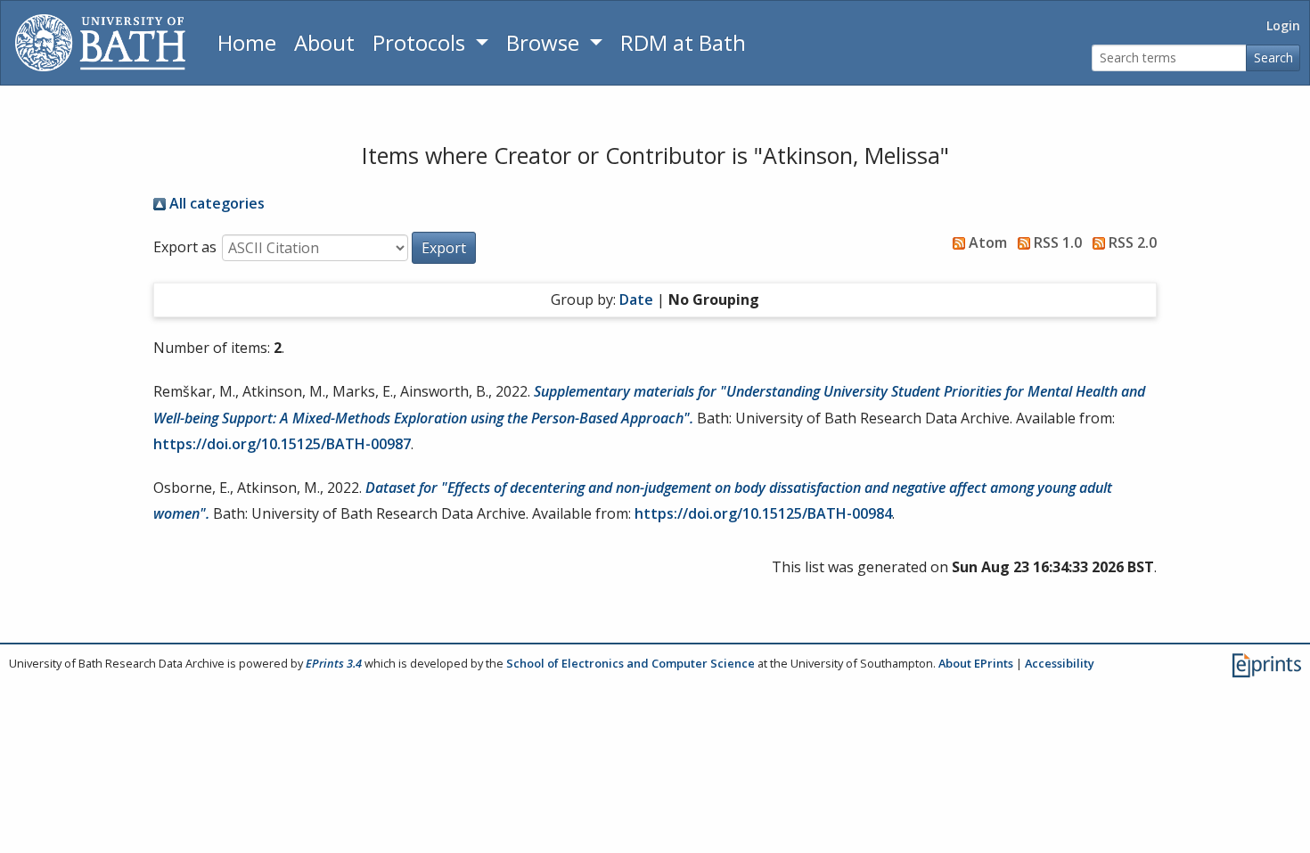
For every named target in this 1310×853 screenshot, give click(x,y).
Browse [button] (545, 42)
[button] (444, 248)
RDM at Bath (683, 42)
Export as (185, 247)
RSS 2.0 (1131, 242)
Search (1273, 57)
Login (1283, 25)
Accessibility (1059, 663)
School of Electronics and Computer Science (630, 663)
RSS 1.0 (1056, 242)
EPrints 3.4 (334, 663)
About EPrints (975, 663)
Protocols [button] (422, 42)
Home (246, 42)
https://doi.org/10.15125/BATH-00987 (282, 444)
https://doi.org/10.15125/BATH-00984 (763, 513)
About (324, 42)
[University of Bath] (100, 42)
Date (636, 299)
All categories (215, 203)
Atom (986, 242)
